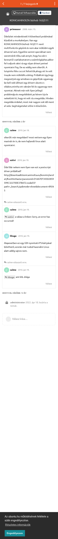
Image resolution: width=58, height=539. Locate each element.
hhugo (11, 277)
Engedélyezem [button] (15, 533)
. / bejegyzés (28, 3)
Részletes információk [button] (17, 524)
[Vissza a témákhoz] (3, 3)
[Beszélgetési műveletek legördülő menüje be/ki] (55, 3)
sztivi (11, 216)
